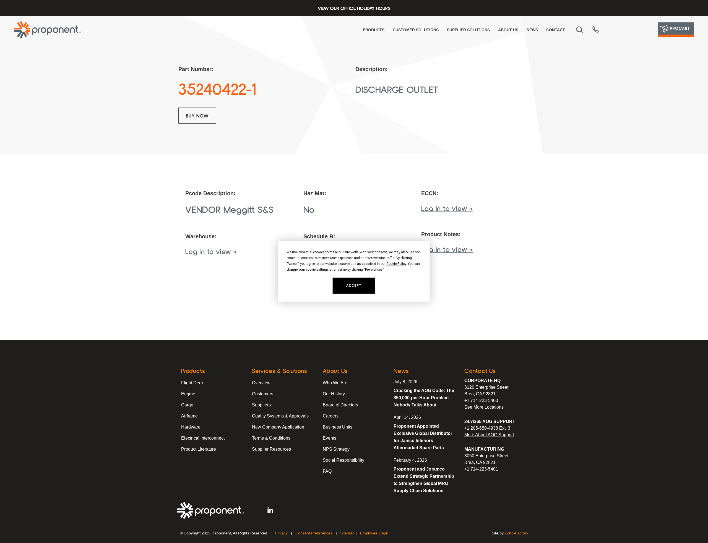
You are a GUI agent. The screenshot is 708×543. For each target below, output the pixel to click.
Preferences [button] (373, 270)
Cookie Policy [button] (396, 264)
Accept (354, 286)
